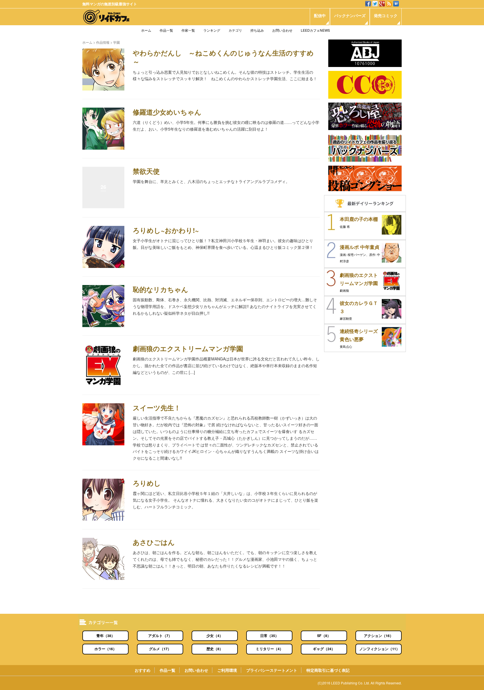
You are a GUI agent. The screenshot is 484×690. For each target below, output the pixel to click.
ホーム (146, 30)
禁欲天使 (146, 171)
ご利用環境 (227, 670)
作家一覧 (188, 30)
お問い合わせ (282, 30)
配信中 (320, 15)
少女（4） (214, 635)
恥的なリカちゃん (160, 289)
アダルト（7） (160, 635)
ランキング (211, 30)
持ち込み (257, 30)
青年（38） (105, 635)
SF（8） (324, 635)
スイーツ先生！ (157, 407)
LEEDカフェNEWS (315, 30)
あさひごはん (154, 542)
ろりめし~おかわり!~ (166, 230)
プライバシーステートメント (271, 670)
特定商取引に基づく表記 (328, 670)
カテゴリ (235, 30)
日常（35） (269, 635)
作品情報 (103, 42)
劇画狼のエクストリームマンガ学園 (188, 348)
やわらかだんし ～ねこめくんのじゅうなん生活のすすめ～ (223, 57)
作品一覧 (166, 30)
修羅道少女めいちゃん (167, 112)
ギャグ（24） (324, 648)
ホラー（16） (105, 648)
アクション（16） (378, 635)
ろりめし (147, 483)
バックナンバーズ (350, 15)
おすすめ (142, 670)
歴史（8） (214, 648)
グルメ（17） (160, 648)
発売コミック (385, 15)
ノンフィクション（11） (379, 648)
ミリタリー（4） (269, 648)
